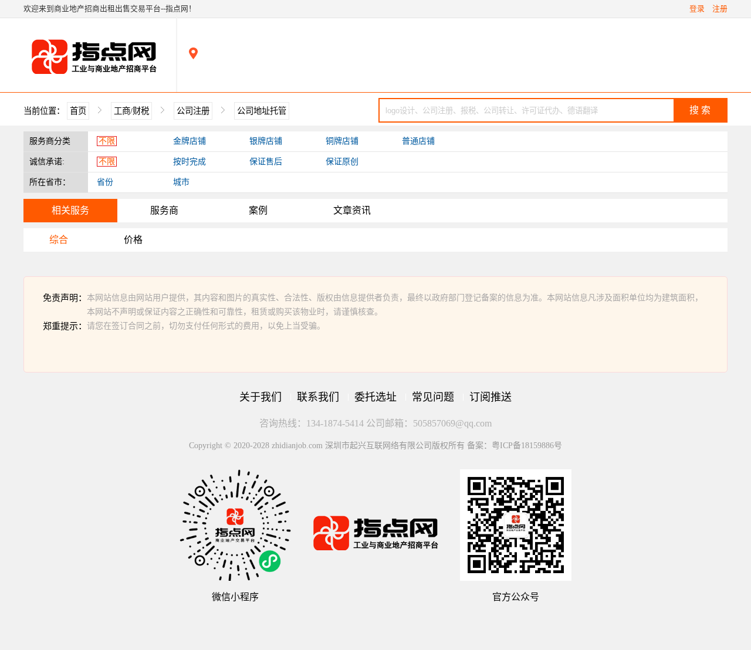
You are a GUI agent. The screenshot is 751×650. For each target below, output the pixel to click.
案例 (258, 210)
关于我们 (260, 397)
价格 (133, 240)
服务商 (164, 210)
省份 (105, 182)
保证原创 (342, 161)
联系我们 (318, 397)
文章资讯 (352, 210)
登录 (697, 9)
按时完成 (189, 161)
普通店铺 (418, 141)
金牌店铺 (189, 141)
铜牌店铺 (342, 141)
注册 (720, 9)
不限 (107, 141)
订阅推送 (490, 397)
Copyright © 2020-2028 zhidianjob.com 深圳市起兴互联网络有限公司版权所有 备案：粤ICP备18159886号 (375, 445)
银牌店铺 (265, 141)
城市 (181, 182)
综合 (58, 240)
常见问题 (433, 397)
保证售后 (265, 161)
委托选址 (375, 397)
